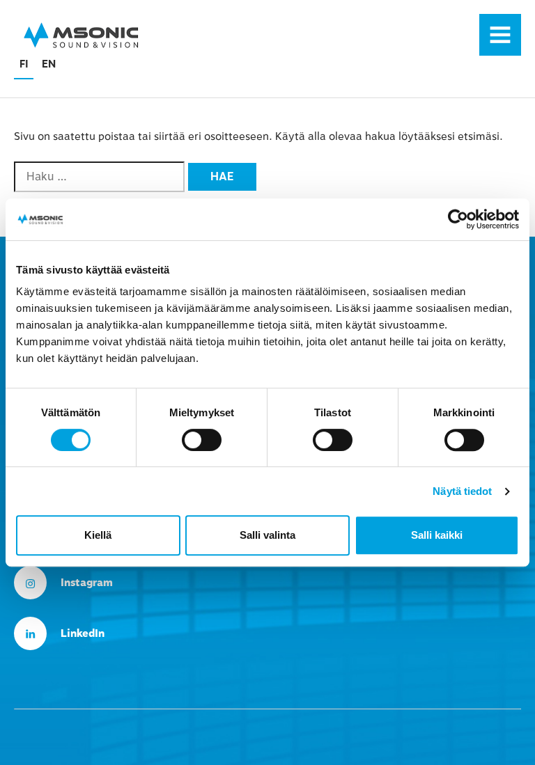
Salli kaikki (437, 535)
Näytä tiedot (462, 491)
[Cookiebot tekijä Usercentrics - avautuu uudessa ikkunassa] (458, 219)
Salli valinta (267, 535)
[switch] (202, 440)
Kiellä (97, 535)
